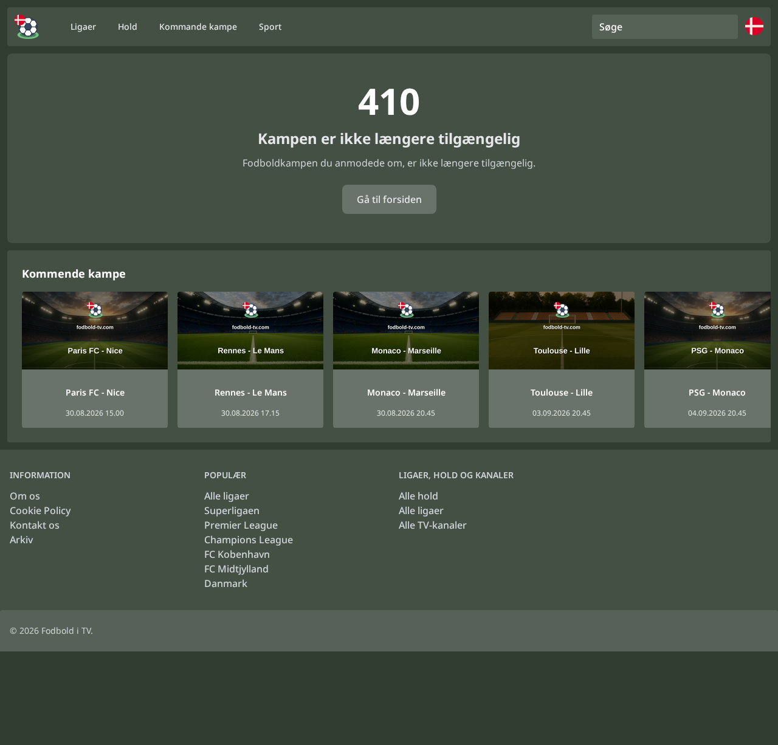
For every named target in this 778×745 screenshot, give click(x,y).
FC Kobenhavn (237, 554)
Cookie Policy (40, 510)
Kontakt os (35, 525)
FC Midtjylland (236, 568)
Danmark (225, 583)
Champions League (248, 539)
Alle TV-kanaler (433, 525)
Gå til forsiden (389, 199)
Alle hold (418, 496)
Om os (25, 496)
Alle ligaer (226, 496)
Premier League (241, 525)
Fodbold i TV (66, 630)
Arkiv (21, 539)
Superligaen (232, 510)
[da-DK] (27, 27)
